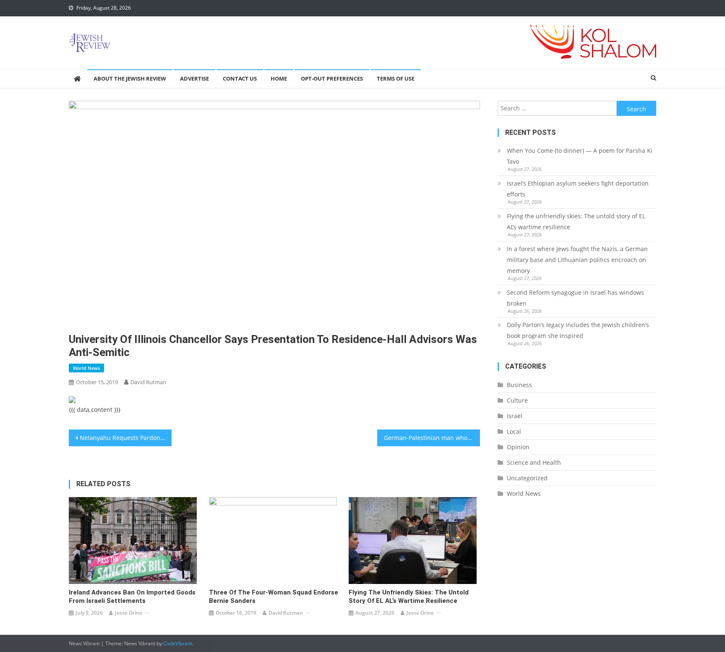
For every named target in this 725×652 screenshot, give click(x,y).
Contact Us (240, 78)
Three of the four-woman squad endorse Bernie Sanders (273, 597)
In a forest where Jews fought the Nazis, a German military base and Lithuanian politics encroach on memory (577, 260)
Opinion (518, 447)
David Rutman (148, 382)
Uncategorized (527, 478)
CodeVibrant (177, 643)
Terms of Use (396, 78)
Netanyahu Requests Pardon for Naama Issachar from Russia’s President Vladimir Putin (126, 438)
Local (514, 431)
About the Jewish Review (130, 78)
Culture (517, 400)
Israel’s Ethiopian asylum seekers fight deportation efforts (578, 188)
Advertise (194, 78)
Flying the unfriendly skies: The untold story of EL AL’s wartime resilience (409, 597)
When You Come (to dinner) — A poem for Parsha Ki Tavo (579, 156)
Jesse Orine (128, 612)
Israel (514, 416)
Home (279, 78)
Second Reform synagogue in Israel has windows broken (575, 297)
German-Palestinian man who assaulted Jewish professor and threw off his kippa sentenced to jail (432, 438)
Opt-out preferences (332, 78)
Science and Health (534, 462)
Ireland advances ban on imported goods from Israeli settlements (132, 597)
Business (519, 385)
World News (86, 368)
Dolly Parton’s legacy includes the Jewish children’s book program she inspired (578, 330)
